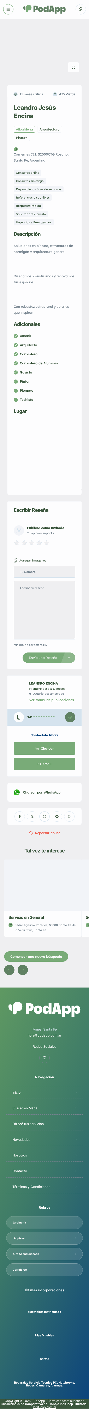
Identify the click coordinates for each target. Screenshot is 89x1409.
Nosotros (19, 1155)
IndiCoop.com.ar (44, 1407)
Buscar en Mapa (24, 1108)
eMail (47, 764)
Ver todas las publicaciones (51, 700)
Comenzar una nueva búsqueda (36, 956)
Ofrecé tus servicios (28, 1124)
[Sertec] (44, 1350)
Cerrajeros (20, 1269)
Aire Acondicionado (26, 1254)
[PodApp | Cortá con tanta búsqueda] (44, 9)
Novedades (21, 1139)
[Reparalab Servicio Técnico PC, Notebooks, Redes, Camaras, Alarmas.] (44, 1374)
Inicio (16, 1092)
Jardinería (19, 1222)
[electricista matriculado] (44, 1303)
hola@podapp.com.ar (44, 1035)
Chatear (47, 748)
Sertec (44, 1359)
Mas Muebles (44, 1335)
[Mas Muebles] (44, 1327)
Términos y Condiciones (31, 1187)
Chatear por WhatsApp (41, 792)
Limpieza (19, 1238)
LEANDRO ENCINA (43, 683)
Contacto (19, 1171)
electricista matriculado (44, 1311)
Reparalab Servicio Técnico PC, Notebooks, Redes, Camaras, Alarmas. (44, 1384)
